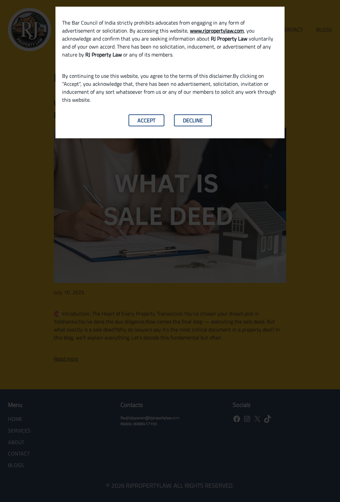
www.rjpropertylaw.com (217, 31)
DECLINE (193, 120)
